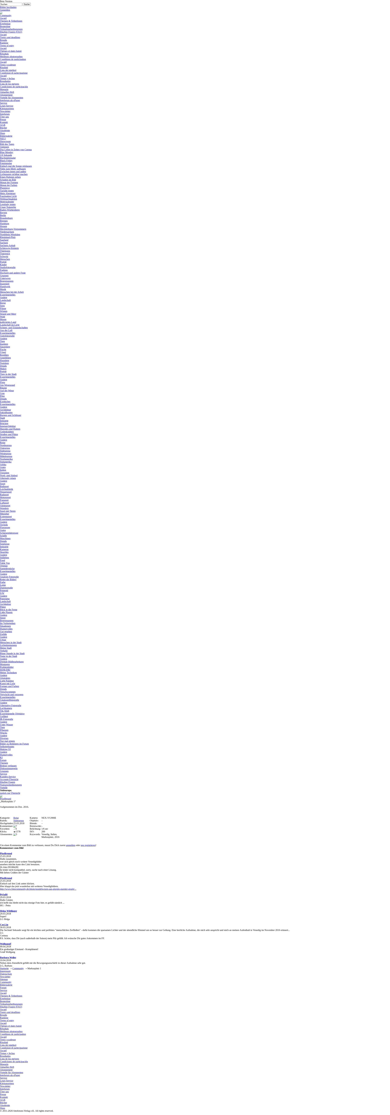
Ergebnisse (5, 23)
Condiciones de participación (14, 86)
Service (3, 103)
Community (5, 15)
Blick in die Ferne (8, 609)
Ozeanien (4, 472)
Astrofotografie (7, 335)
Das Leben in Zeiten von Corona (16, 149)
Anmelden (5, 10)
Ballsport (4, 486)
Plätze (3, 607)
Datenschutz (6, 974)
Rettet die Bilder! (8, 579)
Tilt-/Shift (4, 711)
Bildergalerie (6, 136)
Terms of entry (7, 45)
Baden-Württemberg (10, 210)
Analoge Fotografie (9, 576)
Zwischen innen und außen (13, 171)
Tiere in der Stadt (8, 374)
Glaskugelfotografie (9, 700)
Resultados (5, 81)
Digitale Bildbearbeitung (12, 661)
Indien (3, 470)
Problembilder (7, 667)
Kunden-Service (8, 776)
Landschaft (5, 300)
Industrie (4, 420)
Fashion (4, 270)
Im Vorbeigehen (7, 623)
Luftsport (4, 503)
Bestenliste (5, 26)
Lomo (3, 585)
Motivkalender (7, 201)
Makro (3, 368)
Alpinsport (5, 505)
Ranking (4, 43)
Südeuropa (5, 450)
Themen (4, 763)
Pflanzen (4, 730)
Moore (3, 319)
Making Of (5, 749)
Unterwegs (5, 278)
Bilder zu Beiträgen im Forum (14, 743)
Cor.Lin (4, 924)
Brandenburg (6, 218)
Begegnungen (6, 281)
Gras (2, 393)
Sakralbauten (6, 412)
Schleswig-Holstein (9, 248)
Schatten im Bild (8, 179)
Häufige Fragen (7, 782)
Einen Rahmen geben (10, 177)
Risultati (4, 67)
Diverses (4, 738)
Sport (2, 483)
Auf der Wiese (7, 390)
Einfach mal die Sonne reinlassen (16, 166)
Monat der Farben (8, 185)
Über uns (4, 116)
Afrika (3, 464)
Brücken (4, 423)
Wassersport (6, 492)
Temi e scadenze (8, 64)
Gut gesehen (6, 631)
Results (3, 40)
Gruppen (4, 275)
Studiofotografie (8, 267)
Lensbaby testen (8, 204)
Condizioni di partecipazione (14, 73)
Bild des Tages (7, 144)
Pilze (2, 396)
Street (2, 618)
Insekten (4, 344)
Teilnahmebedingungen (11, 29)
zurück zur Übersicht (10, 793)
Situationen (5, 626)
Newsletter (5, 111)
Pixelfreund (5, 798)
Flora (2, 382)
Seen (2, 305)
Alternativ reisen (8, 478)
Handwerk (5, 286)
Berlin (3, 215)
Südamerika (5, 461)
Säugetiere (5, 346)
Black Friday (6, 160)
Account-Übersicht (9, 779)
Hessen (3, 226)
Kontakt (4, 122)
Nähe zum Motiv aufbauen (13, 168)
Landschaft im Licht (9, 325)
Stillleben (4, 557)
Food (2, 560)
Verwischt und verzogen (11, 694)
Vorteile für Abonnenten (11, 97)
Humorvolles (6, 628)
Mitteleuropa (6, 456)
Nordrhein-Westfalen (10, 234)
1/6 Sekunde (6, 155)
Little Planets (6, 612)
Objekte (4, 565)
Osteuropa (5, 448)
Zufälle (3, 634)
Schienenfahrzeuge (9, 533)
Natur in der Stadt (8, 656)
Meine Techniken (8, 672)
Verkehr (4, 650)
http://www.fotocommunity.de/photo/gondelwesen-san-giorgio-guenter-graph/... (38, 889)
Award (3, 18)
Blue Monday (6, 152)
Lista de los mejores (9, 84)
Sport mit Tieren (8, 511)
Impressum (5, 971)
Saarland (4, 240)
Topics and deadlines (10, 37)
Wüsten (3, 311)
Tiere (2, 341)
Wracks (3, 733)
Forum (3, 760)
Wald (2, 316)
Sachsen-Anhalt (7, 245)
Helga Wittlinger (8, 911)
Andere (3, 297)
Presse (3, 119)
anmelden (70, 845)
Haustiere (4, 360)
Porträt (3, 262)
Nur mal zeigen (7, 741)
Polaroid (4, 590)
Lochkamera (6, 708)
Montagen (5, 664)
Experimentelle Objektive (12, 713)
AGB (2, 125)
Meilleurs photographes (11, 56)
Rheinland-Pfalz (8, 237)
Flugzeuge (5, 527)
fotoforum (5, 114)
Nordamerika (6, 459)
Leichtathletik (6, 489)
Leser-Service (6, 106)
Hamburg (4, 223)
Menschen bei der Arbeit (12, 292)
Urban (3, 639)
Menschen (5, 259)
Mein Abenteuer (8, 193)
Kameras (4, 549)
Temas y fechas (7, 78)
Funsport (4, 500)
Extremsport (6, 516)
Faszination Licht (8, 196)
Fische (3, 349)
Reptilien (4, 355)
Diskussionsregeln (9, 768)
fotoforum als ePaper (10, 100)
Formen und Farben (9, 686)
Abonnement (6, 95)
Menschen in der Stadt (10, 642)
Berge (3, 303)
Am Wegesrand (7, 385)
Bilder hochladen (8, 7)
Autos (3, 530)
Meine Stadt (6, 648)
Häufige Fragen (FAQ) (11, 32)
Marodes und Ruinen (10, 429)
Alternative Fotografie (10, 705)
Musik (3, 289)
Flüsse (3, 308)
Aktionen (4, 147)
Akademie (5, 130)
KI (1, 757)
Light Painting (7, 680)
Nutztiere (4, 363)
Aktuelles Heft (7, 92)
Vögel (3, 352)
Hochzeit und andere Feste (13, 273)
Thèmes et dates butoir (11, 51)
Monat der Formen (9, 182)
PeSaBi (3, 894)
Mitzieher (4, 513)
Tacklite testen (7, 190)
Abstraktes (5, 678)
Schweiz (4, 256)
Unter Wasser (6, 724)
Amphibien (5, 357)
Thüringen (5, 251)
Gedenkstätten (7, 431)
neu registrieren (88, 845)
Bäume (3, 388)
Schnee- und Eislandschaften (14, 327)
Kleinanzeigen (7, 108)
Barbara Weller (8, 957)
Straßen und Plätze (9, 434)
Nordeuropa (6, 445)
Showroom (5, 141)
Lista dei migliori (8, 70)
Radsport (4, 494)
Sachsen (4, 242)
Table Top (5, 563)
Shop (2, 133)
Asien (3, 467)
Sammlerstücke (7, 568)
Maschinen (5, 538)
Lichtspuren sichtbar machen (14, 174)
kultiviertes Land (8, 322)
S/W (2, 593)
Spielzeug (4, 544)
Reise (2, 442)
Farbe (2, 582)
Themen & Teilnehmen (11, 21)
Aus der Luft (6, 330)
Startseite (4, 968)
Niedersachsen (7, 231)
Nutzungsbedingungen (11, 785)
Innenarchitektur (8, 426)
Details (3, 366)
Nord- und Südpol (9, 475)
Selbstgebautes (7, 746)
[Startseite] (1, 12)
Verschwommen (8, 691)
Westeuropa (5, 453)
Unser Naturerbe (8, 207)
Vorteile (3, 787)
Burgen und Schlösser (10, 415)
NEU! (3, 138)
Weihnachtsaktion (8, 199)
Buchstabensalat (8, 158)
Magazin (4, 89)
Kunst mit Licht (7, 683)
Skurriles (4, 552)
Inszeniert (4, 283)
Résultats (4, 53)
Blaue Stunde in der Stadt (12, 653)
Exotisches (5, 401)
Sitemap (4, 979)
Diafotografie (6, 587)
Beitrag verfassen (8, 765)
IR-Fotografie (6, 719)
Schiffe (3, 535)
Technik (4, 524)
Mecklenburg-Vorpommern (13, 229)
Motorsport (5, 497)
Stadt (2, 418)
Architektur (5, 409)
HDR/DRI (5, 670)
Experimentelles (7, 294)
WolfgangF (5, 944)
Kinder (3, 264)
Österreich (5, 253)
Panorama (5, 598)
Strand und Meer (8, 314)
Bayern (3, 212)
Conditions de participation (13, 59)
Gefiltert (4, 716)
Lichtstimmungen (8, 645)
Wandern (4, 508)
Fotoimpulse (6, 163)
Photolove (5, 188)
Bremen (4, 221)
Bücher (3, 127)
